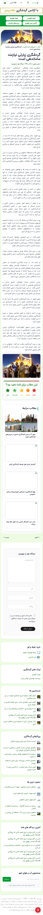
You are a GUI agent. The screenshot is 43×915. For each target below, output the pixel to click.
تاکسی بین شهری (31, 23)
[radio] (34, 392)
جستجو (6, 879)
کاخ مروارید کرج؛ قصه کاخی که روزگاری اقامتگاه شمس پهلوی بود (24, 833)
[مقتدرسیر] (21, 10)
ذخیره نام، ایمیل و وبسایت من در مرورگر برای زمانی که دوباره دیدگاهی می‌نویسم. (22, 618)
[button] (28, 3)
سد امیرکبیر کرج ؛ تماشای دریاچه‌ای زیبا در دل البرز (22, 846)
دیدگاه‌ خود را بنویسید (17, 64)
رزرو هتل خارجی (13, 23)
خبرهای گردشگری (29, 47)
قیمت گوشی (36, 674)
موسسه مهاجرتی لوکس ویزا (30, 678)
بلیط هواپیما (14, 18)
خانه (38, 47)
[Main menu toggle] (4, 2)
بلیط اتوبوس (31, 18)
